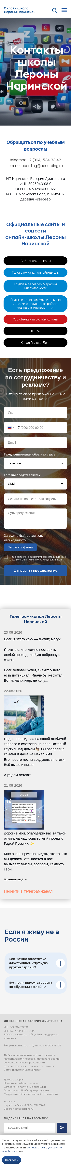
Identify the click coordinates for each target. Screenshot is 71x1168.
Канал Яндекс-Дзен (35, 1052)
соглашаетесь (36, 1147)
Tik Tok (35, 1040)
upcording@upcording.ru (41, 875)
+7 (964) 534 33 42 (44, 869)
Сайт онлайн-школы (36, 970)
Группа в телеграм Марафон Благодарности (35, 996)
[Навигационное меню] (64, 10)
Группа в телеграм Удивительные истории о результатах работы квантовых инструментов (35, 1013)
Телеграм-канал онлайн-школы (35, 982)
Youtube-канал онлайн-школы (35, 1029)
